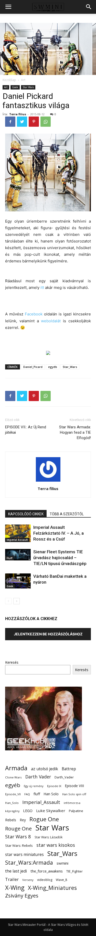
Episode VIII (74, 785)
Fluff (9, 558)
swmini (62, 863)
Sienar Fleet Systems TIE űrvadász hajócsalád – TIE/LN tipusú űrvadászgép (60, 557)
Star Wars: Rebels (19, 845)
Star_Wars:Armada (29, 862)
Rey (23, 819)
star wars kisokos (55, 845)
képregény (12, 811)
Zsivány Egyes (21, 895)
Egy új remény (34, 786)
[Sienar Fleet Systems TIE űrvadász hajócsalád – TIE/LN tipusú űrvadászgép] (18, 554)
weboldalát (51, 320)
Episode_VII (13, 794)
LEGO (28, 810)
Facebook (33, 314)
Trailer (12, 879)
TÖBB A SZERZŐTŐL (67, 514)
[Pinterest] (34, 122)
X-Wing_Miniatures (52, 887)
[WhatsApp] (45, 122)
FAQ (27, 794)
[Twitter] (22, 122)
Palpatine (76, 811)
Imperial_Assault (41, 802)
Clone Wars (13, 777)
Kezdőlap (9, 80)
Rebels (10, 819)
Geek (15, 87)
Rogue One (44, 819)
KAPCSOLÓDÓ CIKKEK (26, 514)
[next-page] (16, 601)
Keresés (11, 662)
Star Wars (28, 87)
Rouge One (18, 828)
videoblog (44, 880)
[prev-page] (8, 601)
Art (23, 80)
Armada (16, 768)
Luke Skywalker (50, 810)
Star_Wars (70, 367)
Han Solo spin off (74, 794)
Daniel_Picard (32, 367)
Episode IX (54, 786)
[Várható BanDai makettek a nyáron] (18, 580)
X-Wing (14, 887)
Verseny (28, 880)
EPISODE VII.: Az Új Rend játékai (25, 430)
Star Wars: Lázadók (48, 837)
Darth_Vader (64, 777)
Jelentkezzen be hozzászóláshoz (48, 634)
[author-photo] (48, 481)
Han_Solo (12, 803)
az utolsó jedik (44, 769)
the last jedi (16, 871)
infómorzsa (72, 803)
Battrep (69, 769)
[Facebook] (10, 122)
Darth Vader (38, 776)
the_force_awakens (46, 871)
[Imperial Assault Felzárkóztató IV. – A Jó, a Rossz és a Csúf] (18, 533)
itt (42, 287)
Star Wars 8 (18, 836)
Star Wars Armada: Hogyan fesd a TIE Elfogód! (75, 432)
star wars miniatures (24, 854)
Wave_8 (61, 880)
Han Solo (51, 793)
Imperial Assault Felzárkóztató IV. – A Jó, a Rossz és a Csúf (58, 533)
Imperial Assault (17, 540)
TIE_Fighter (74, 871)
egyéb (52, 367)
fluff (37, 793)
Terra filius (17, 114)
